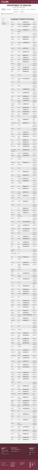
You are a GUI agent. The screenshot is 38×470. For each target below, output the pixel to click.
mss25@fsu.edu (26, 355)
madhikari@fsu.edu (26, 24)
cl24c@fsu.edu (25, 201)
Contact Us (22, 11)
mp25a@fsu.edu (26, 289)
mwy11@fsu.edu (26, 426)
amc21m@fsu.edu (26, 78)
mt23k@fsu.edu (26, 378)
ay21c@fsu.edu (26, 430)
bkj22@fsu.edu (26, 188)
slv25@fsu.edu (25, 397)
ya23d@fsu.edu (26, 36)
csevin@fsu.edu (26, 349)
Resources (16, 11)
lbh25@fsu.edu (25, 178)
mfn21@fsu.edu (26, 264)
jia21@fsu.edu (25, 48)
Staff (3, 20)
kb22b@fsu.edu (26, 61)
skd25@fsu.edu (26, 119)
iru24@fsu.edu (25, 393)
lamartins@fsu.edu (26, 221)
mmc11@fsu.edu (26, 98)
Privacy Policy (22, 462)
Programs (9, 9)
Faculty (3, 18)
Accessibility (32, 450)
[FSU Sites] (36, 2)
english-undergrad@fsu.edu (15, 449)
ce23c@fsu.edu (26, 132)
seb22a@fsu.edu (26, 59)
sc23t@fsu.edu (25, 109)
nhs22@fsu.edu (26, 364)
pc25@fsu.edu (25, 113)
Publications (33, 9)
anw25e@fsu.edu (26, 404)
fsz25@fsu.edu (25, 433)
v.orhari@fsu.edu (26, 273)
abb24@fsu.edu (26, 51)
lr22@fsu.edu (25, 310)
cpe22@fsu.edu (26, 134)
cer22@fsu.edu (25, 320)
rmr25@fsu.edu (26, 312)
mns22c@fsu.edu (26, 366)
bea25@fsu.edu (26, 26)
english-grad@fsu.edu (14, 451)
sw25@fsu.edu (25, 419)
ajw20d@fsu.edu (26, 400)
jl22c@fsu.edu (25, 210)
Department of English (19, 5)
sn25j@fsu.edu (25, 256)
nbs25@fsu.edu (26, 340)
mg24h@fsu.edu (26, 149)
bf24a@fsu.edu (26, 141)
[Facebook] (30, 452)
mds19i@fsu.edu (26, 111)
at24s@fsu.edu (26, 376)
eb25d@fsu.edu (26, 71)
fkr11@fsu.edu (25, 306)
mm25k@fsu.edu (26, 238)
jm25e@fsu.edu (26, 244)
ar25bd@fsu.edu (26, 302)
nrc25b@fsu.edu (26, 100)
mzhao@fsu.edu (26, 437)
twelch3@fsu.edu (26, 408)
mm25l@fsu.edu (26, 225)
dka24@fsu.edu (26, 29)
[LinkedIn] (30, 454)
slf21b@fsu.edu (26, 144)
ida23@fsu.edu (25, 195)
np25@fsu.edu (25, 293)
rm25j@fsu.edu (26, 212)
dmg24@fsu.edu (26, 155)
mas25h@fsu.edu (26, 357)
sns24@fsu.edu (26, 352)
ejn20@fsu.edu (26, 262)
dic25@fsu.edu (25, 96)
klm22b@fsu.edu (26, 246)
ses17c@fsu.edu (26, 335)
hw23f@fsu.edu (26, 414)
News (28, 9)
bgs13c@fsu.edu (26, 342)
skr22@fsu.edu (25, 304)
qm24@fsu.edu (26, 236)
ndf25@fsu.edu (26, 136)
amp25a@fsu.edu (26, 278)
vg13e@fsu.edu (26, 153)
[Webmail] (32, 2)
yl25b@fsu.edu (25, 208)
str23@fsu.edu (25, 333)
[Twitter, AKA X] (34, 452)
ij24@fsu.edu (25, 186)
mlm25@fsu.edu (26, 230)
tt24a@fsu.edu (26, 374)
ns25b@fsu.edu (26, 372)
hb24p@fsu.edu (26, 69)
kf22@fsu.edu (25, 139)
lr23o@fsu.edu (25, 318)
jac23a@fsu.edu (26, 107)
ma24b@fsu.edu (26, 42)
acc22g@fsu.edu (26, 89)
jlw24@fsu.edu (25, 402)
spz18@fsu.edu (26, 439)
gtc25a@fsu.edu (26, 92)
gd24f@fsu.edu (26, 122)
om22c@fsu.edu (26, 242)
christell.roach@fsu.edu (27, 314)
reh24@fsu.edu (26, 180)
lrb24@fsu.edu (25, 57)
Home (2, 13)
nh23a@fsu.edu (26, 162)
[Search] (34, 2)
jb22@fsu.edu (25, 55)
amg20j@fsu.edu (26, 146)
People (3, 9)
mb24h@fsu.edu (26, 67)
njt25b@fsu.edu (26, 385)
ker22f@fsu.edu (26, 300)
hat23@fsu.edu (26, 391)
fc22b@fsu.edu (26, 103)
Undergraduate (16, 9)
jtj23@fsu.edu (25, 192)
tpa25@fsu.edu (26, 22)
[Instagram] (32, 452)
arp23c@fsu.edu (26, 291)
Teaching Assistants (3, 23)
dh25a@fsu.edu (26, 171)
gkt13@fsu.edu (26, 389)
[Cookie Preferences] (30, 466)
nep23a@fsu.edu (26, 285)
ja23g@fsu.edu (26, 39)
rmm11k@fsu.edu (26, 228)
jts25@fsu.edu (25, 361)
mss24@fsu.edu (26, 338)
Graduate (23, 9)
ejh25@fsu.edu (26, 175)
